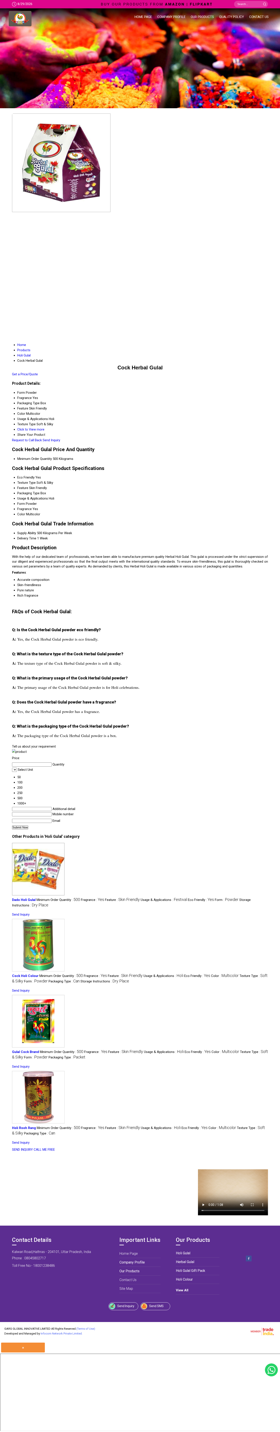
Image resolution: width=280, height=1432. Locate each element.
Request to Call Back (27, 440)
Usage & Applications (32, 498)
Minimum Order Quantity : (58, 900)
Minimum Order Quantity (34, 459)
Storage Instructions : (104, 981)
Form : (226, 900)
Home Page (143, 17)
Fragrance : (92, 900)
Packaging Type (28, 493)
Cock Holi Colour (25, 976)
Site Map (126, 1289)
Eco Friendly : (201, 900)
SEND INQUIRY (22, 1150)
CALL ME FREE (44, 1150)
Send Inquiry (51, 440)
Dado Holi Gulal (24, 900)
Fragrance (24, 509)
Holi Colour (184, 1279)
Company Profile (171, 17)
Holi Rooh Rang (24, 1128)
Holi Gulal (183, 1253)
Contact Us (259, 17)
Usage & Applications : (164, 900)
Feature (22, 488)
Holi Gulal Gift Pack (190, 1271)
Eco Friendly (26, 477)
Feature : (122, 900)
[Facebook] (249, 1260)
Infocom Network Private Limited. (61, 1333)
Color (21, 514)
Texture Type (26, 483)
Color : (225, 976)
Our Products (202, 17)
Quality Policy (231, 17)
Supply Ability (26, 533)
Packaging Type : (64, 981)
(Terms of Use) (85, 1328)
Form (21, 504)
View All (182, 1290)
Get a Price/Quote (25, 374)
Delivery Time (26, 538)
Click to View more (30, 429)
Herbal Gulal (185, 1262)
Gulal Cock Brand (25, 1052)
